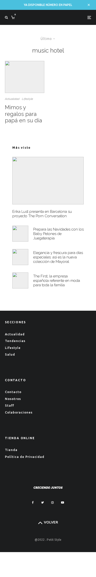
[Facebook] (32, 502)
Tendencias (15, 341)
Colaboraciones (18, 412)
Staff (9, 405)
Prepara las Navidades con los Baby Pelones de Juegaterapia (58, 233)
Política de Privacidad (24, 456)
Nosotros (13, 398)
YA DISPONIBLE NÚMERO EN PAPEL (48, 4)
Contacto (13, 392)
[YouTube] (62, 502)
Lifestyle (27, 99)
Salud (10, 354)
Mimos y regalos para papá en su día (23, 114)
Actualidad (12, 99)
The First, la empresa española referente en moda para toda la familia (56, 280)
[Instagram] (52, 502)
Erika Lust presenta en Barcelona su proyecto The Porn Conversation (42, 213)
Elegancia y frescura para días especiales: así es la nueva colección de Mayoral (58, 257)
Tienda (11, 449)
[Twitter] (42, 502)
